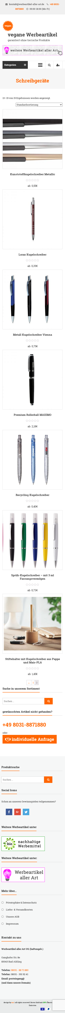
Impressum (12, 923)
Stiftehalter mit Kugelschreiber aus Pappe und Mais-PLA (32, 660)
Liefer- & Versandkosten (19, 909)
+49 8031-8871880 (24, 724)
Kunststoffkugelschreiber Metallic (32, 174)
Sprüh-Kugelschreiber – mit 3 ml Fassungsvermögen (32, 577)
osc (12, 1002)
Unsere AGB (12, 916)
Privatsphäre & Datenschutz (21, 902)
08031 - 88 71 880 (19, 970)
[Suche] (48, 701)
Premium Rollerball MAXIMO (32, 415)
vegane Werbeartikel (32, 34)
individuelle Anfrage (33, 739)
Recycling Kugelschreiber (32, 495)
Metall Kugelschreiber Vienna (32, 334)
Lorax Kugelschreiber (32, 254)
